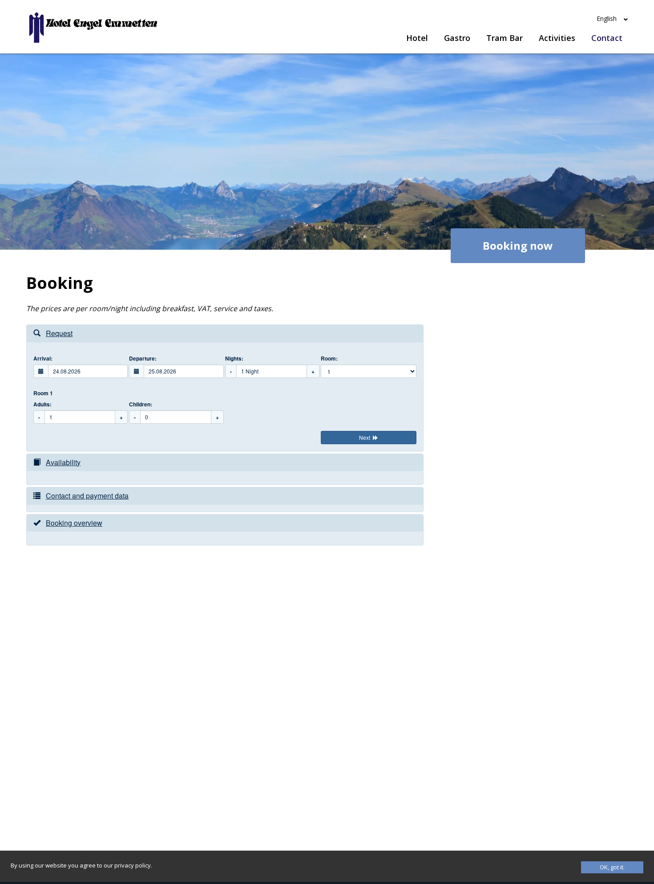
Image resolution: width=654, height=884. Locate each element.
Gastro (457, 37)
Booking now (518, 245)
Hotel (417, 37)
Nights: (234, 358)
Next (364, 437)
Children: (140, 404)
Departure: (143, 358)
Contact (606, 37)
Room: (329, 358)
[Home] (93, 28)
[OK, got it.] (612, 867)
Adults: (42, 404)
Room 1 (43, 393)
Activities (557, 37)
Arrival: (42, 358)
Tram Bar (504, 37)
